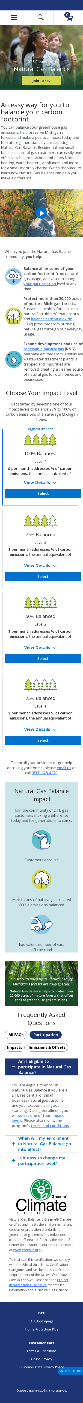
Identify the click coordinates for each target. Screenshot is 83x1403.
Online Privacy (41, 1359)
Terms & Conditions (41, 1351)
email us (64, 767)
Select (43, 493)
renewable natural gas (44, 348)
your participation (40, 283)
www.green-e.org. (27, 1250)
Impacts (14, 1047)
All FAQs (16, 1034)
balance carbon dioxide (51, 318)
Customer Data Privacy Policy (41, 1367)
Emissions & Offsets (47, 1047)
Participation (45, 1034)
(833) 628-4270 (44, 772)
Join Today (41, 80)
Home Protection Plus (41, 1329)
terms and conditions (50, 1125)
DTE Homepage (41, 1321)
